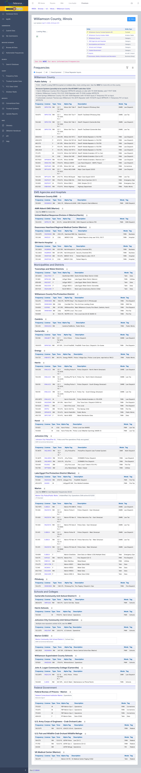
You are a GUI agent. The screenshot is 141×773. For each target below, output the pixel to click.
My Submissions (12, 36)
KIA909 (47, 483)
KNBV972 (48, 357)
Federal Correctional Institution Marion (49, 695)
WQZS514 (48, 510)
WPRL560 (48, 279)
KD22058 (48, 571)
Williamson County (63, 9)
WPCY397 (48, 415)
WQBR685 (48, 249)
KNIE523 (47, 561)
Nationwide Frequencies (15, 53)
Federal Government (95, 50)
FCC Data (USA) (12, 86)
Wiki (61, 3)
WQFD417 (48, 180)
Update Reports (12, 114)
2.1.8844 (36, 770)
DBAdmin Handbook (13, 131)
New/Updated (56, 72)
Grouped (39, 72)
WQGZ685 (48, 402)
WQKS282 (48, 480)
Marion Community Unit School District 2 (49, 639)
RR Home (41, 3)
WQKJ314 (48, 674)
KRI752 (47, 406)
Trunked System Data (14, 81)
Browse (40, 9)
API (7, 136)
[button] (132, 3)
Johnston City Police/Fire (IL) (45, 439)
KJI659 (47, 682)
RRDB (34, 9)
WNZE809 (48, 662)
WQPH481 (48, 166)
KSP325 (47, 558)
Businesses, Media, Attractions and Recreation (102, 56)
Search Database (12, 64)
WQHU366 (48, 289)
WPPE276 (48, 222)
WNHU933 (48, 326)
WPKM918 (48, 160)
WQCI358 (48, 286)
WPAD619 (48, 412)
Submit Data (10, 31)
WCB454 (47, 567)
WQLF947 (48, 630)
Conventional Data (12, 103)
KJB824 (47, 507)
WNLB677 (48, 338)
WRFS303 (48, 603)
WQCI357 (48, 282)
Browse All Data (11, 47)
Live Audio (72, 3)
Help (7, 141)
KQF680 (47, 307)
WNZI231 (47, 237)
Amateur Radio (11, 92)
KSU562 (47, 464)
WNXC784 (48, 163)
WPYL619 (48, 169)
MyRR (8, 19)
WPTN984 (48, 468)
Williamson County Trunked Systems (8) (101, 32)
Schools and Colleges (95, 47)
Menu (133, 19)
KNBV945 (48, 186)
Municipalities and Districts (97, 44)
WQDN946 (48, 234)
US (47, 9)
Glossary (9, 125)
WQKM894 (48, 650)
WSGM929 (48, 203)
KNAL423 (48, 369)
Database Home (12, 14)
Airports (90, 53)
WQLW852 (48, 451)
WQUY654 (48, 276)
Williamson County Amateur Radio (99, 35)
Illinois (52, 9)
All (46, 72)
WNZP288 (48, 256)
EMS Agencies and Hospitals (97, 41)
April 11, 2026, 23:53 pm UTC (50, 23)
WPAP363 (48, 345)
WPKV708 (48, 107)
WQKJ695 (48, 574)
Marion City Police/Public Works (46, 495)
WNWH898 (48, 301)
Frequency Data (12, 76)
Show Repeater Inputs (73, 72)
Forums (52, 3)
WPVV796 (48, 564)
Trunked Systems (12, 108)
